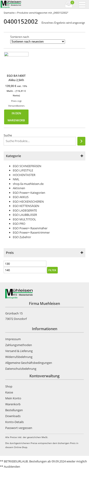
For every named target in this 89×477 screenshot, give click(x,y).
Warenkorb (13, 404)
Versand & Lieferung (19, 351)
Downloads (13, 416)
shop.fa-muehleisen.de (28, 184)
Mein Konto (13, 398)
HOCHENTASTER (24, 175)
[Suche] (81, 141)
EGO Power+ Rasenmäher (30, 228)
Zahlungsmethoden (18, 345)
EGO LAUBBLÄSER (25, 215)
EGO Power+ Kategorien (29, 193)
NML (16, 179)
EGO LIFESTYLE (23, 170)
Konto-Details (14, 422)
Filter (52, 270)
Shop (8, 386)
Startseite (9, 12)
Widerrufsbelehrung (18, 357)
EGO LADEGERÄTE (25, 210)
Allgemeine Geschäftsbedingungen (28, 363)
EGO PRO (19, 224)
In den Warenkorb (16, 116)
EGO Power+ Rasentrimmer (31, 232)
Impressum (13, 339)
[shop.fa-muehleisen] (22, 4)
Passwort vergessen (18, 428)
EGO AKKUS (21, 197)
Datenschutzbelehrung (20, 369)
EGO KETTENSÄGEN (26, 206)
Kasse (9, 392)
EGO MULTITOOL (24, 219)
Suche (8, 135)
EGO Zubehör (22, 237)
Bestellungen (14, 410)
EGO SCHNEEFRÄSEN (27, 166)
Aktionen (19, 188)
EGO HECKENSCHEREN (28, 201)
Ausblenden (12, 466)
